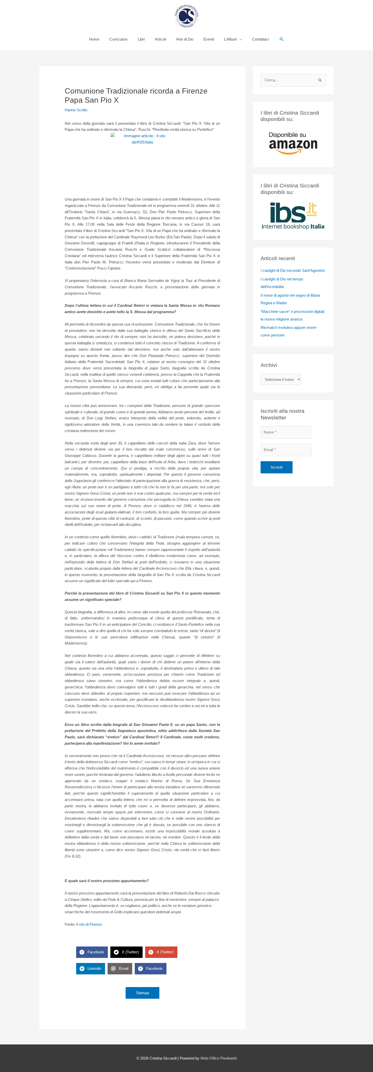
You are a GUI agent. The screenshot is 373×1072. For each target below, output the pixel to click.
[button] (281, 39)
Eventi (209, 39)
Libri (141, 39)
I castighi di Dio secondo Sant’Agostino (293, 270)
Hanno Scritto (76, 110)
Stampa (142, 993)
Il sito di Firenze (89, 924)
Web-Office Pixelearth (218, 1058)
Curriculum (118, 39)
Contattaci (260, 39)
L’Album (230, 39)
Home (94, 39)
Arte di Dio (184, 39)
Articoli (160, 39)
